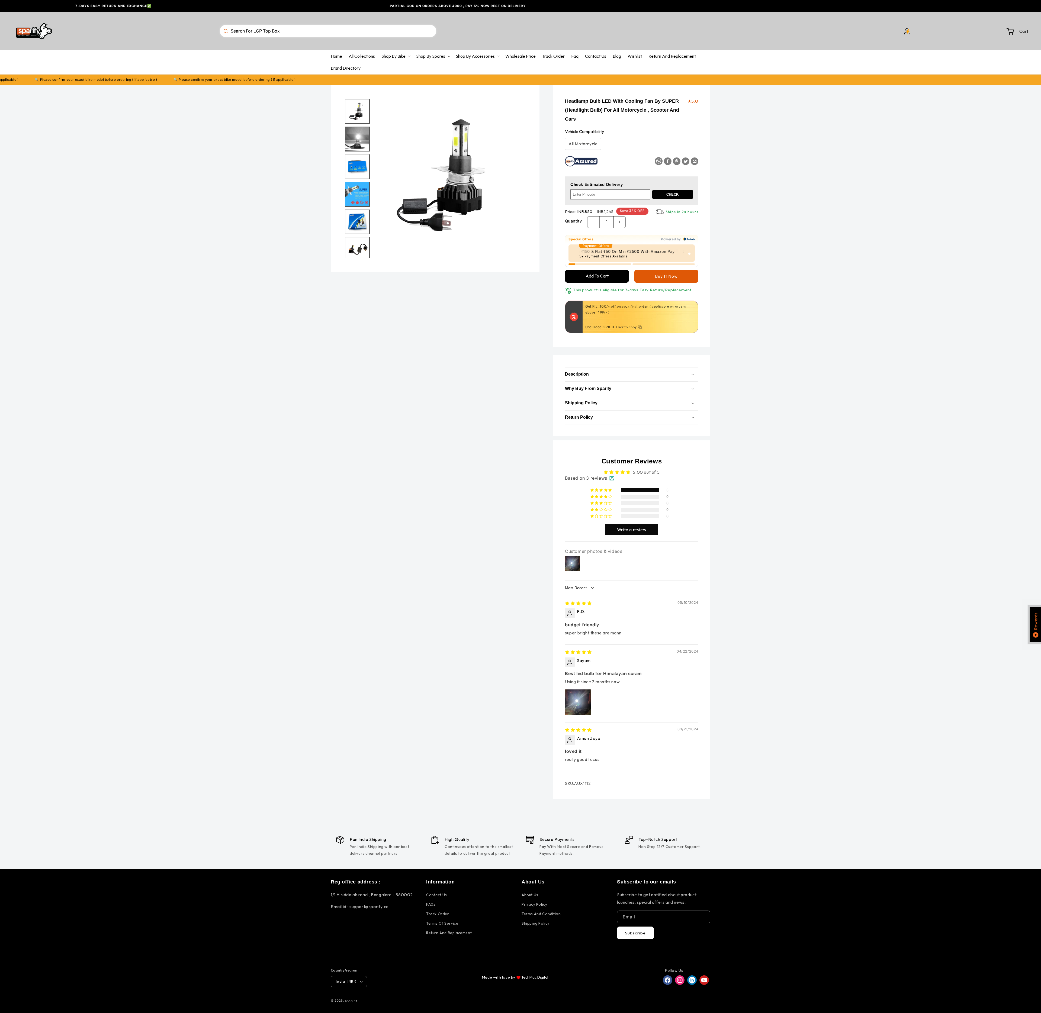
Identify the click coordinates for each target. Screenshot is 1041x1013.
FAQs (431, 904)
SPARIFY (351, 1000)
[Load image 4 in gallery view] (357, 194)
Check (672, 194)
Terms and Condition (541, 913)
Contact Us (436, 894)
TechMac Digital (534, 977)
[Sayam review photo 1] (578, 702)
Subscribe (635, 932)
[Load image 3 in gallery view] (357, 166)
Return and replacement (449, 932)
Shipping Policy (536, 923)
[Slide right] (363, 105)
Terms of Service (442, 923)
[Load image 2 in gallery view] (357, 139)
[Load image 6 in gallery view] (357, 249)
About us (530, 894)
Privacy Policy (534, 904)
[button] (989, 31)
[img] (578, 603)
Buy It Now (666, 276)
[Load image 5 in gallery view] (357, 221)
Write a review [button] (631, 529)
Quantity (573, 221)
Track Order (437, 913)
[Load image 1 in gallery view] (357, 111)
